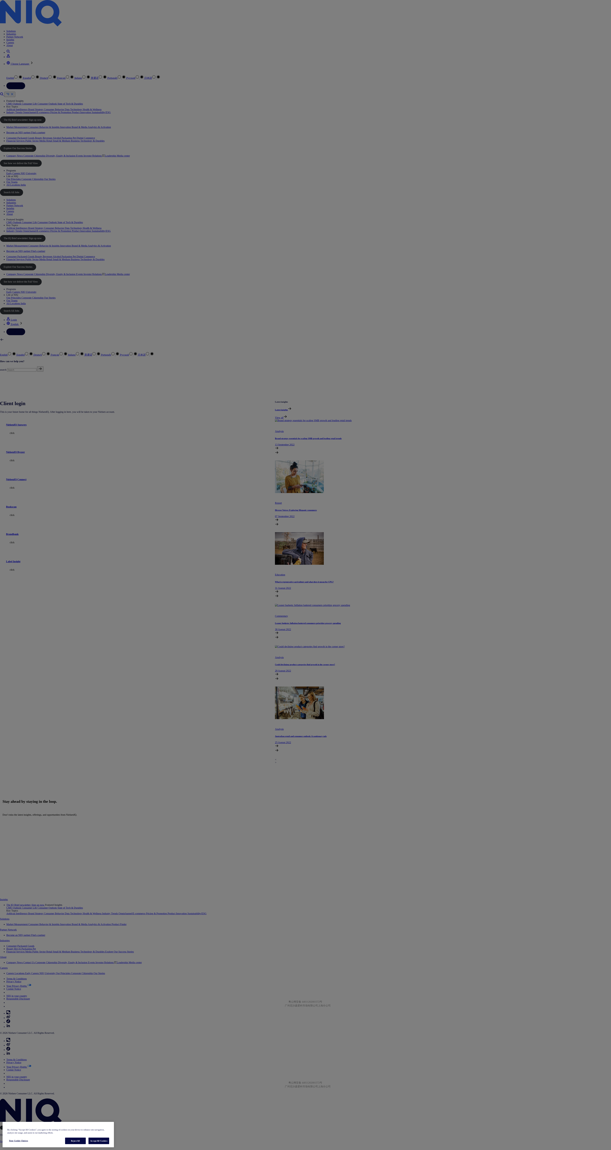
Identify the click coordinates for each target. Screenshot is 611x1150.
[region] (58, 1134)
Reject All (75, 1141)
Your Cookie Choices (18, 1141)
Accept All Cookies (98, 1141)
